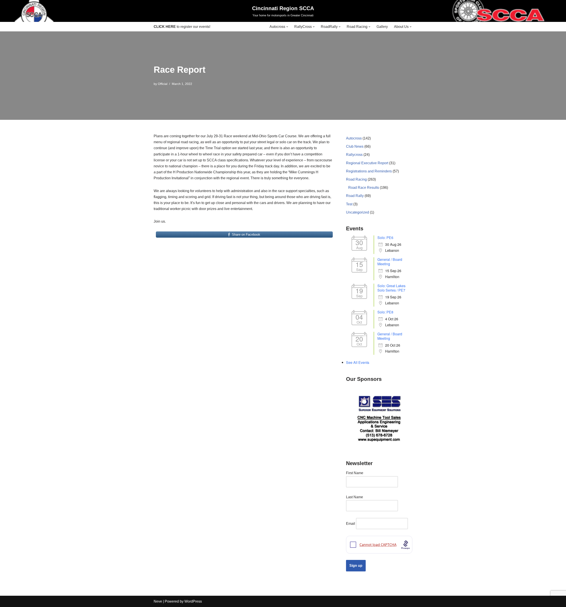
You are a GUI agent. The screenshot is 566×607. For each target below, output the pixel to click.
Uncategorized (357, 212)
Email (350, 523)
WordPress (193, 601)
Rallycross (354, 155)
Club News (354, 146)
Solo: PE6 (385, 237)
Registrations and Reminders (369, 171)
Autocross (354, 138)
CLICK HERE (165, 27)
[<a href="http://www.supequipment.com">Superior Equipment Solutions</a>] (379, 418)
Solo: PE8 (385, 312)
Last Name (354, 497)
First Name (354, 473)
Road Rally (355, 196)
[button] (287, 27)
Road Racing (356, 179)
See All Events (357, 362)
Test (349, 204)
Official (162, 84)
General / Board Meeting (389, 261)
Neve (158, 601)
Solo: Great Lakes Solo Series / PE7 (391, 288)
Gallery (382, 27)
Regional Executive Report (367, 163)
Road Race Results (363, 187)
